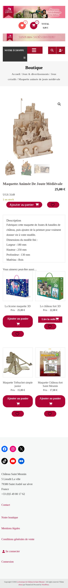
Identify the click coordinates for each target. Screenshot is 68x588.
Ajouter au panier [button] (17, 318)
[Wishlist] (22, 25)
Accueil (16, 74)
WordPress (45, 585)
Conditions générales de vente (17, 539)
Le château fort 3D (50, 306)
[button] (59, 104)
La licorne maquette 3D (18, 306)
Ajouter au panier (22, 205)
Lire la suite (49, 319)
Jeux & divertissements (35, 74)
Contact (5, 504)
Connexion (7, 561)
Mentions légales (10, 528)
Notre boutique (9, 517)
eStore (20, 585)
